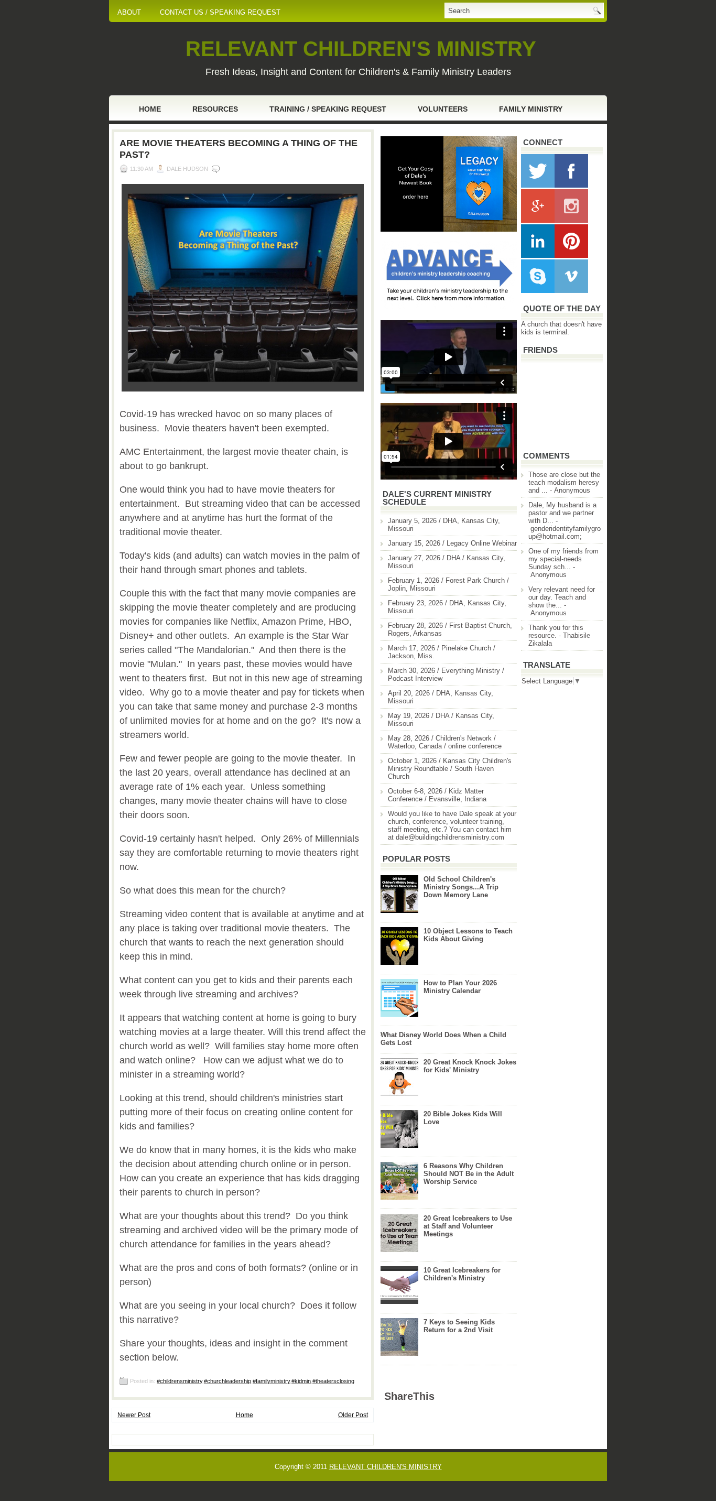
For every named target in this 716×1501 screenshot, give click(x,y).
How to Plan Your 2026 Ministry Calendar (460, 987)
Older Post (353, 1415)
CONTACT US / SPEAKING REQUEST (220, 12)
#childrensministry (179, 1381)
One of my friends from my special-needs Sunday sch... (563, 559)
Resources (215, 109)
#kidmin (301, 1381)
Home (150, 109)
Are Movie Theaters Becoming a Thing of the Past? (238, 149)
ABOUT (129, 12)
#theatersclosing (333, 1381)
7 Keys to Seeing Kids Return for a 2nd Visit (459, 1326)
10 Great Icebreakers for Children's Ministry (462, 1274)
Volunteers (443, 109)
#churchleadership (227, 1381)
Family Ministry (530, 109)
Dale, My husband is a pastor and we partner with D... (562, 513)
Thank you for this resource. (555, 631)
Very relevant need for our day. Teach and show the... (561, 597)
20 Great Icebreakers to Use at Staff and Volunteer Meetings (468, 1226)
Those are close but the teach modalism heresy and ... (564, 482)
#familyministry (271, 1381)
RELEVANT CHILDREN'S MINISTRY (361, 48)
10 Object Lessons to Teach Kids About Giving (468, 935)
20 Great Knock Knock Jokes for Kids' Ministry (470, 1066)
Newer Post (133, 1415)
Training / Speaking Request (327, 109)
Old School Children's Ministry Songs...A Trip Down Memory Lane (461, 887)
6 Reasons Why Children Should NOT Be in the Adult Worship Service (469, 1173)
